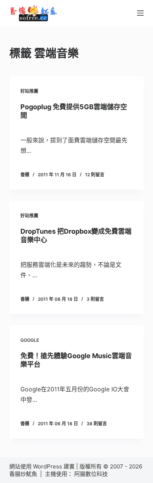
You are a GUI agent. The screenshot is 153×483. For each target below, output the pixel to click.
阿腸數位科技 (91, 473)
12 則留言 (94, 174)
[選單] (140, 13)
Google (29, 340)
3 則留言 (95, 299)
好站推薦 (29, 91)
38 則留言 (97, 423)
